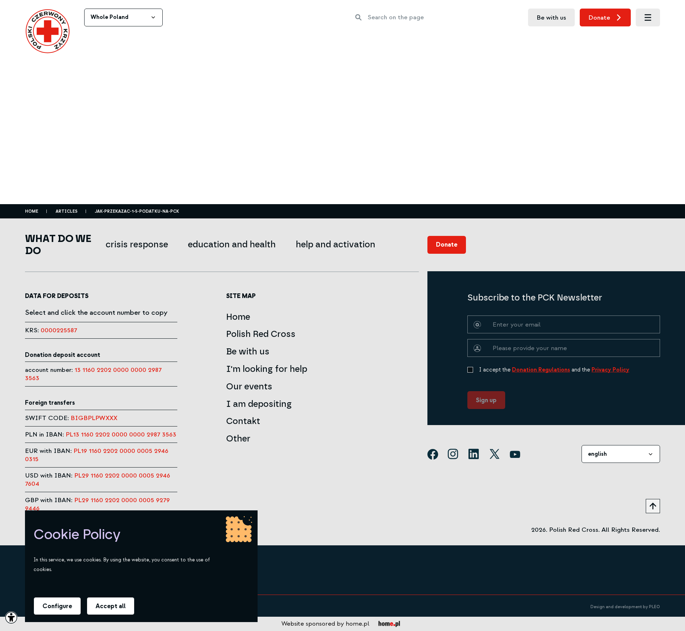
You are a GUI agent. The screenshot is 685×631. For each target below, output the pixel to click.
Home (31, 211)
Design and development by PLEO (625, 607)
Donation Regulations (541, 369)
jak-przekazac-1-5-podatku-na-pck (137, 211)
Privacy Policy (610, 369)
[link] (47, 31)
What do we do (58, 244)
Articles (66, 211)
